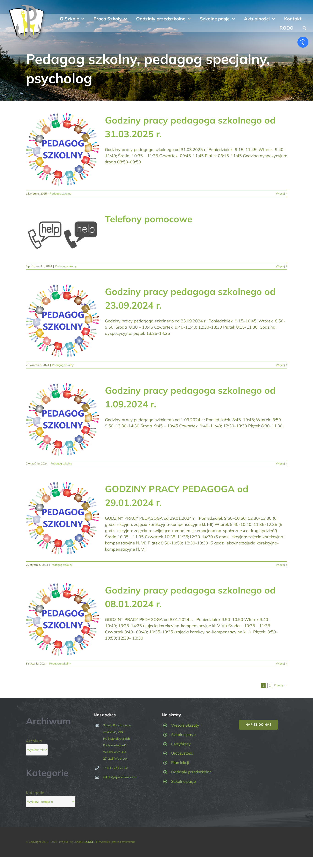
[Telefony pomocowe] (62, 235)
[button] (304, 27)
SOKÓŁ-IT (91, 841)
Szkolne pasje (183, 734)
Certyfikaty (181, 744)
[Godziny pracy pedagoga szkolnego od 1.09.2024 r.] (62, 419)
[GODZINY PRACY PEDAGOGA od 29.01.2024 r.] (62, 518)
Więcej (280, 193)
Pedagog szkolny (60, 193)
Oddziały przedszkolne (191, 771)
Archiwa (34, 741)
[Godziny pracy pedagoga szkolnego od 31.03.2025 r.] (62, 149)
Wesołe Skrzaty (185, 725)
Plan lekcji (180, 762)
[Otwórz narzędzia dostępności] (302, 42)
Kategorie (35, 792)
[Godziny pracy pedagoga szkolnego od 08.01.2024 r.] (62, 619)
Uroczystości (182, 753)
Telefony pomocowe (148, 219)
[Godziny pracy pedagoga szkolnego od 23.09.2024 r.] (62, 321)
